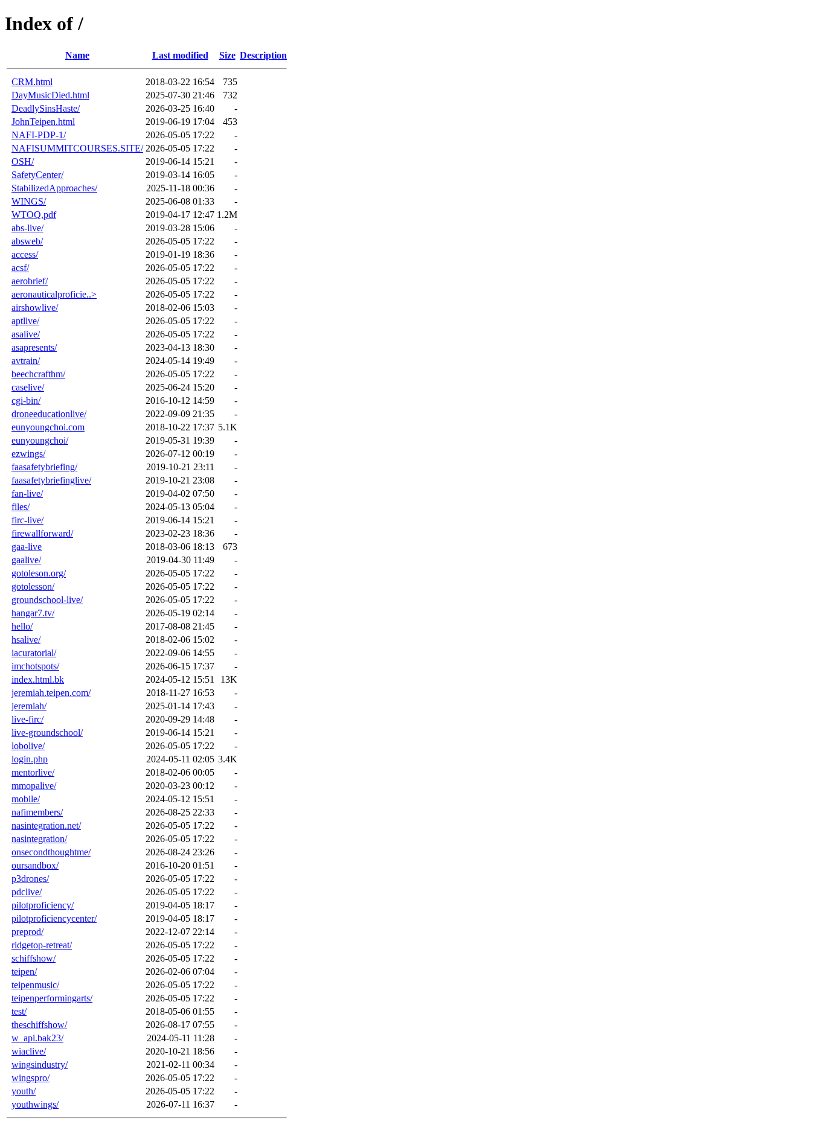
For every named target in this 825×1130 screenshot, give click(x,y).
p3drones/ (30, 878)
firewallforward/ (42, 533)
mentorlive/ (32, 772)
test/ (19, 1011)
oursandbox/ (35, 865)
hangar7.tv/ (32, 613)
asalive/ (25, 334)
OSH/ (22, 161)
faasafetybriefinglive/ (51, 480)
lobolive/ (28, 746)
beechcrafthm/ (38, 374)
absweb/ (27, 241)
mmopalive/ (33, 785)
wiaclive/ (28, 1051)
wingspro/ (30, 1078)
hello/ (22, 626)
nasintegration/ (39, 839)
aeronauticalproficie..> (54, 294)
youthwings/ (35, 1104)
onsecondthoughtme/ (51, 852)
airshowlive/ (34, 307)
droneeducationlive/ (48, 414)
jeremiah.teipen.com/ (51, 693)
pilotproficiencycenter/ (54, 918)
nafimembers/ (37, 812)
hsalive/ (25, 639)
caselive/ (27, 387)
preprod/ (27, 932)
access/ (24, 254)
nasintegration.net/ (46, 825)
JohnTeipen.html (43, 122)
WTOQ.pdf (33, 214)
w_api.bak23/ (37, 1038)
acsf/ (20, 268)
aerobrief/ (29, 281)
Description (263, 55)
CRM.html (32, 82)
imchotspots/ (35, 666)
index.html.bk (37, 679)
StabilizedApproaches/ (54, 188)
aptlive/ (25, 321)
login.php (29, 759)
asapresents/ (34, 347)
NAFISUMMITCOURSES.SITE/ (77, 148)
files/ (20, 507)
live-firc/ (27, 719)
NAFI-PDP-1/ (38, 135)
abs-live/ (27, 228)
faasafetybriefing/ (44, 467)
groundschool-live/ (47, 600)
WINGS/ (28, 201)
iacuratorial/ (33, 653)
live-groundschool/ (47, 732)
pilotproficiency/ (42, 905)
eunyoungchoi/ (39, 440)
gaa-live (26, 546)
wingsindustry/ (39, 1064)
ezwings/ (28, 453)
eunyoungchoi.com (48, 427)
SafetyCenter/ (37, 175)
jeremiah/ (29, 706)
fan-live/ (27, 493)
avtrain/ (25, 361)
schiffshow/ (33, 958)
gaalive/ (26, 560)
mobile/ (25, 799)
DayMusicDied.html (50, 95)
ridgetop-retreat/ (41, 945)
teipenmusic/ (35, 985)
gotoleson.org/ (38, 573)
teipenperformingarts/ (51, 998)
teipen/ (24, 971)
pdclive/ (26, 892)
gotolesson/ (32, 586)
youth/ (23, 1091)
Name (77, 55)
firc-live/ (27, 520)
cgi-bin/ (25, 400)
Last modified (180, 55)
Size (227, 55)
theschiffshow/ (39, 1025)
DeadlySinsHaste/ (45, 108)
